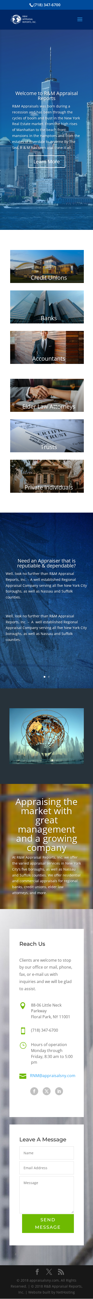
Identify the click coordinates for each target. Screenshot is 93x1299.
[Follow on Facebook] (34, 1091)
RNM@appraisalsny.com (52, 1075)
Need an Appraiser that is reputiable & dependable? (46, 563)
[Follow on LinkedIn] (59, 1091)
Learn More (46, 161)
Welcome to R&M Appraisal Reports (46, 96)
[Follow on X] (47, 1091)
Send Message (48, 1223)
